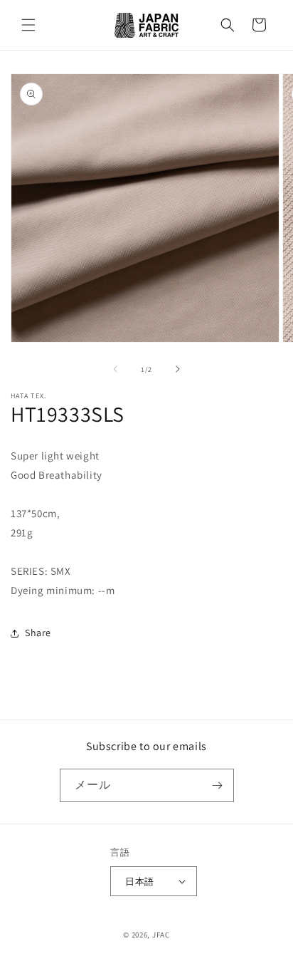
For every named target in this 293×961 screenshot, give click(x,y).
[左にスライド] (115, 369)
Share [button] (38, 632)
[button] (28, 25)
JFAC (161, 935)
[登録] (217, 785)
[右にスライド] (177, 369)
